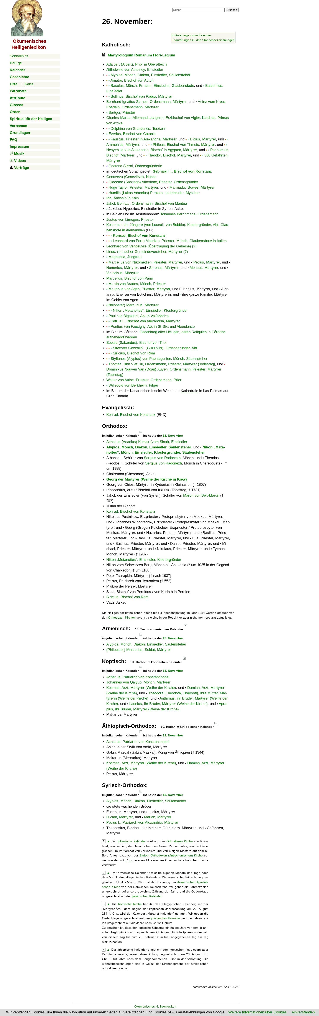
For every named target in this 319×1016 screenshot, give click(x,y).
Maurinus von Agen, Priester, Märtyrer (139, 289)
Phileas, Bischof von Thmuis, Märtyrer (184, 145)
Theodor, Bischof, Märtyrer (169, 155)
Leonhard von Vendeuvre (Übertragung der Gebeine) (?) (151, 246)
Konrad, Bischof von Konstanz (139, 236)
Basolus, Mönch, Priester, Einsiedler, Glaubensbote (152, 86)
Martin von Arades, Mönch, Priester (137, 284)
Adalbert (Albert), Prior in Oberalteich (136, 64)
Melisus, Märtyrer (204, 268)
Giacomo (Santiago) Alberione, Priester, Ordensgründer (153, 182)
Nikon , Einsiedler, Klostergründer (150, 310)
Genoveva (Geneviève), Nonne (131, 177)
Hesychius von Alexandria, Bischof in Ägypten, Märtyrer (151, 150)
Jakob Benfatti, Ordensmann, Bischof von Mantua (146, 203)
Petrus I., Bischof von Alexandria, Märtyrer (145, 321)
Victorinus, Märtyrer (122, 273)
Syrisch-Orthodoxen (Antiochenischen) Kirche (171, 855)
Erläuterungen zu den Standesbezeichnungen (203, 40)
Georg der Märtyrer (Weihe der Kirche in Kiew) (146, 479)
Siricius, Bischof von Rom (134, 353)
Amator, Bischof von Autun (131, 80)
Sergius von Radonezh (162, 458)
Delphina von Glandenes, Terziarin (138, 129)
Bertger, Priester (122, 112)
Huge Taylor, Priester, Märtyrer (133, 187)
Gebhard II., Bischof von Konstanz (182, 171)
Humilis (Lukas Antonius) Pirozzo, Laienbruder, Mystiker (154, 193)
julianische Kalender (132, 841)
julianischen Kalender (146, 896)
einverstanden (303, 1012)
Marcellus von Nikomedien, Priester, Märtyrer (145, 262)
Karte (29, 84)
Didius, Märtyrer (203, 139)
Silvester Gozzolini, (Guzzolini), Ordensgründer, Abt (155, 348)
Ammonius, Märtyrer (122, 145)
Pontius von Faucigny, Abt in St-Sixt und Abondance (153, 326)
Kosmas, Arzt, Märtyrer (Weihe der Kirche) (141, 688)
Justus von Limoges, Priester (130, 219)
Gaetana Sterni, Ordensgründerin (135, 166)
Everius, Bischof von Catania (132, 134)
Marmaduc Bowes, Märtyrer (192, 187)
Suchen (232, 10)
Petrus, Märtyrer (206, 262)
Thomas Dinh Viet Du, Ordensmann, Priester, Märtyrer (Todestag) (162, 364)
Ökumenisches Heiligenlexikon (155, 1006)
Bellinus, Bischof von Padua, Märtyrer (141, 96)
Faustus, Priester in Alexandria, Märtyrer (143, 139)
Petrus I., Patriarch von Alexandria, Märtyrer (142, 822)
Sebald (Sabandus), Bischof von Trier (136, 343)
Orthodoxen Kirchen (122, 617)
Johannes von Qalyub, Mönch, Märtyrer (138, 682)
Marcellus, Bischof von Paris (129, 278)
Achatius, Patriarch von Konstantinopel (137, 677)
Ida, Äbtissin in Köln (122, 198)
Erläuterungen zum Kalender (191, 35)
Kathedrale (189, 391)
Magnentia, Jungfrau (125, 257)
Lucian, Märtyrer (119, 817)
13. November (173, 435)
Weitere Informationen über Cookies (257, 1012)
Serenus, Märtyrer (163, 268)
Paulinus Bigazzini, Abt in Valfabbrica (139, 316)
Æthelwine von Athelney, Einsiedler (134, 70)
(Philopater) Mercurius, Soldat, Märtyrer (138, 650)
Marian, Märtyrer (157, 817)
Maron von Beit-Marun (201, 495)
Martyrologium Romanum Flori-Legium (141, 55)
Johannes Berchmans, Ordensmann (189, 214)
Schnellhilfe (19, 56)
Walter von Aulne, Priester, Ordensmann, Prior (143, 380)
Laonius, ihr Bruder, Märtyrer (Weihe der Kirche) (168, 704)
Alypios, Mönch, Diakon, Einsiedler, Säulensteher (150, 75)
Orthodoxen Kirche (179, 841)
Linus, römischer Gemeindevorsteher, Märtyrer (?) (147, 252)
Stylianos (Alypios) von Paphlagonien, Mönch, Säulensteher (159, 359)
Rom (129, 860)
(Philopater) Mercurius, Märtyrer (132, 305)
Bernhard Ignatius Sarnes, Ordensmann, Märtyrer (146, 102)
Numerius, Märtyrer (122, 268)
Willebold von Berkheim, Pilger (133, 385)
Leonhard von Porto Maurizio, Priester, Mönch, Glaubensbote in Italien (170, 241)
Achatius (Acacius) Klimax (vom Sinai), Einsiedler (146, 442)
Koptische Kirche (130, 904)
